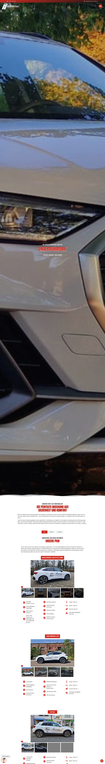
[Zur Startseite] (11, 6)
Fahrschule (51, 255)
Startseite (45, 255)
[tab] (44, 532)
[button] (100, 6)
